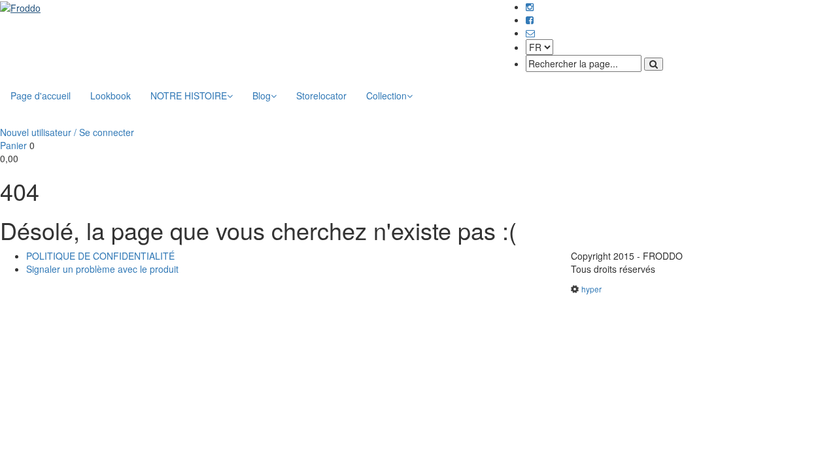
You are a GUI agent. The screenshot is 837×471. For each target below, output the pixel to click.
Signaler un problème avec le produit (102, 268)
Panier (13, 145)
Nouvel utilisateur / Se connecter (67, 132)
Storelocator (321, 95)
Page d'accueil (40, 95)
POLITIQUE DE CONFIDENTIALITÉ (100, 255)
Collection (386, 95)
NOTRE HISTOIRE (188, 95)
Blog (261, 95)
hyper (591, 288)
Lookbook (110, 95)
